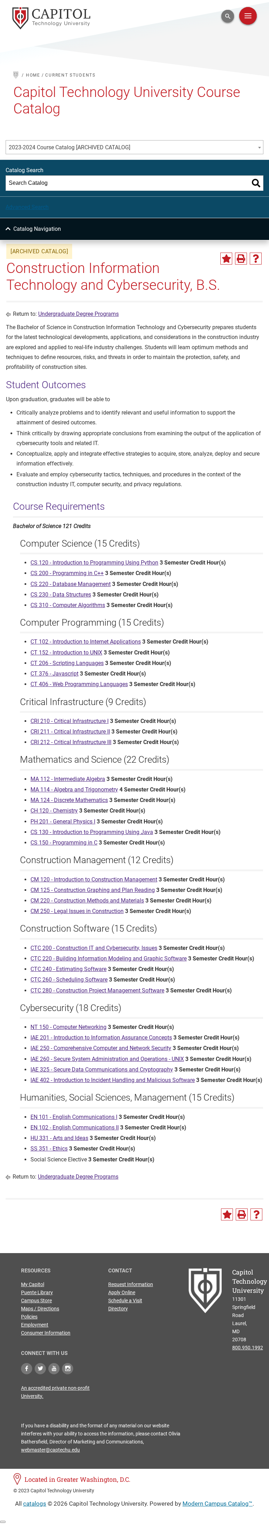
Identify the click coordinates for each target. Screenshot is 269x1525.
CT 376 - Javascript (54, 673)
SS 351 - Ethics (49, 1148)
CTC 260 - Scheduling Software (69, 979)
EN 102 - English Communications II (74, 1127)
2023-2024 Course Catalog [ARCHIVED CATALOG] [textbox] (69, 147)
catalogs (34, 1503)
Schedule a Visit (125, 1300)
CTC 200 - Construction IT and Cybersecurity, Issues (93, 948)
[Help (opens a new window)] (256, 259)
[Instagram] (67, 1368)
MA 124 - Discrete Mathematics (69, 800)
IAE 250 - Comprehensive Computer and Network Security (100, 1048)
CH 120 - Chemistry (54, 810)
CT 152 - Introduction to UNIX (66, 652)
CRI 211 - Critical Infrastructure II (70, 731)
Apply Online (121, 1292)
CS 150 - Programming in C (63, 842)
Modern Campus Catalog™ (217, 1503)
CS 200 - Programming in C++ (67, 573)
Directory (118, 1308)
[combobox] (134, 147)
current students (70, 75)
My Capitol (32, 1284)
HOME (33, 75)
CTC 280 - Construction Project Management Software (97, 990)
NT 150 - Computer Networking (68, 1027)
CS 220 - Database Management (70, 584)
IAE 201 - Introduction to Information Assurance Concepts (101, 1037)
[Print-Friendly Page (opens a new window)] (241, 259)
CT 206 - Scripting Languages (67, 663)
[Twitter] (40, 1368)
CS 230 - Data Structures (60, 594)
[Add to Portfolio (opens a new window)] (226, 259)
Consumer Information (45, 1333)
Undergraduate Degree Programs (78, 314)
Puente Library (37, 1292)
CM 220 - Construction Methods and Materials (87, 900)
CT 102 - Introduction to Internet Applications (85, 641)
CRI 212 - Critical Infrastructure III (70, 742)
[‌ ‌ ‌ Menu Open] (248, 16)
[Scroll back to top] (3, 1522)
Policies (29, 1316)
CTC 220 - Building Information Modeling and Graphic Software (108, 958)
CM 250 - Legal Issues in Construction (77, 911)
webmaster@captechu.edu (50, 1450)
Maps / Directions (40, 1308)
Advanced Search (27, 207)
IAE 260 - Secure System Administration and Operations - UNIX (107, 1059)
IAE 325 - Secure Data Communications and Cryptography (101, 1069)
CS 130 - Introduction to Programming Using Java (91, 832)
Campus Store (36, 1300)
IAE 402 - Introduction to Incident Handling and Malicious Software (112, 1080)
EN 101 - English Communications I (73, 1117)
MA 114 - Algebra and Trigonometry (74, 789)
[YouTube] (54, 1368)
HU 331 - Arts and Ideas (59, 1138)
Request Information (130, 1284)
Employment (34, 1325)
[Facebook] (26, 1368)
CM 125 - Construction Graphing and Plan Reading (92, 890)
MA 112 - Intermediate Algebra (67, 779)
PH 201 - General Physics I (62, 821)
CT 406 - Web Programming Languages (79, 684)
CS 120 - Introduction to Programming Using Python (94, 562)
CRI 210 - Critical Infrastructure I (69, 721)
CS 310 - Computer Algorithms (67, 605)
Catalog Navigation (37, 229)
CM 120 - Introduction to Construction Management (93, 879)
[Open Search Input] (227, 16)
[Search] (256, 183)
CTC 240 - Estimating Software (68, 969)
